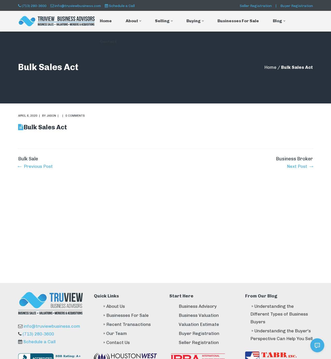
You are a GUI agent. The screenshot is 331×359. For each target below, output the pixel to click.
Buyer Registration (296, 6)
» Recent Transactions (127, 324)
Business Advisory (198, 306)
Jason (51, 115)
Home (270, 67)
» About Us (114, 306)
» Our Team (115, 333)
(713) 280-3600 (34, 6)
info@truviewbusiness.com (78, 6)
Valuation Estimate (199, 324)
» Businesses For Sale (126, 315)
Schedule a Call (122, 6)
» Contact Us (116, 342)
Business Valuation (199, 315)
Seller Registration (256, 6)
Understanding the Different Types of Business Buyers (279, 314)
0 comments (75, 115)
